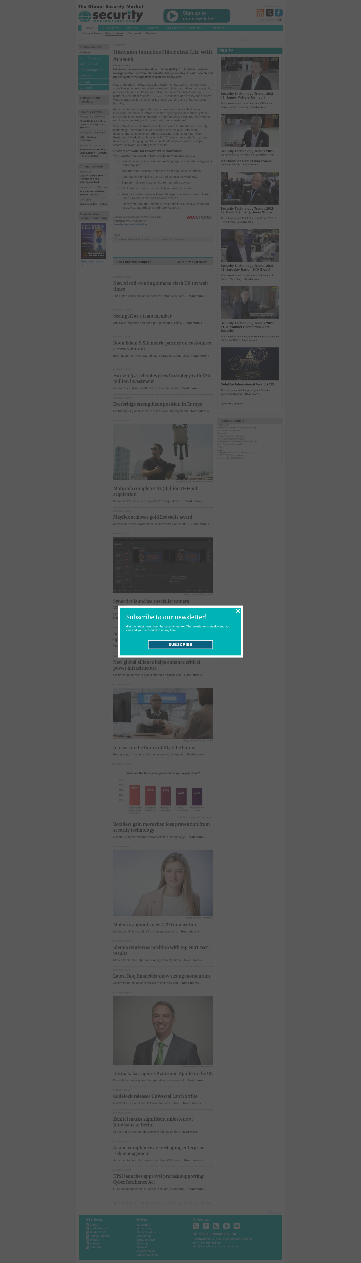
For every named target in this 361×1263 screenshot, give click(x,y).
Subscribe (181, 644)
